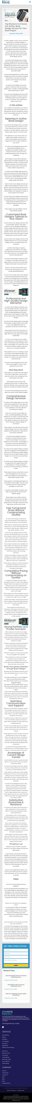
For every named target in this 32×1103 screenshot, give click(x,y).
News (3, 1081)
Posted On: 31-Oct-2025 (10, 989)
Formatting (5, 1055)
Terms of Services (11, 1090)
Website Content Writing (8, 1047)
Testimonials (5, 1072)
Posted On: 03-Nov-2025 (10, 980)
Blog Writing (5, 1045)
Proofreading (5, 1041)
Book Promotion (6, 1053)
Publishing (4, 1039)
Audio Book (5, 1043)
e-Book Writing (5, 1057)
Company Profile (6, 1083)
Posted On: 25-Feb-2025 (16, 33)
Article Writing (5, 1063)
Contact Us (5, 1074)
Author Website (6, 1061)
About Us (4, 1070)
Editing (4, 1037)
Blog (3, 1079)
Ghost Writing (5, 1035)
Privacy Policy (21, 1090)
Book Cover (5, 1051)
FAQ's (3, 1077)
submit (16, 965)
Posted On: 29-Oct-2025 (10, 998)
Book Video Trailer (6, 1059)
